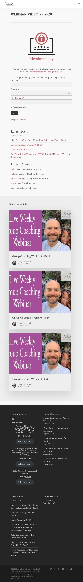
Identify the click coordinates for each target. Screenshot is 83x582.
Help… (13, 169)
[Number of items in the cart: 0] (13, 419)
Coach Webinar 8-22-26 (22, 149)
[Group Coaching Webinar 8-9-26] (40, 362)
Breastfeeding (17, 179)
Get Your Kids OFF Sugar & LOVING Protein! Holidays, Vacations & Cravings (23, 527)
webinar (14, 174)
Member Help (49, 503)
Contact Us (48, 500)
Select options (24, 441)
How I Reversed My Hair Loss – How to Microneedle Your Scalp (24, 553)
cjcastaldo (48, 438)
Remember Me (19, 107)
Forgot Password (18, 120)
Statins (14, 183)
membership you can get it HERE (46, 72)
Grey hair (15, 188)
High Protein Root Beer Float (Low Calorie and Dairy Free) (38, 140)
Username (15, 80)
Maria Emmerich (51, 418)
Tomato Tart (16, 135)
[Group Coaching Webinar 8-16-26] (40, 300)
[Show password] (68, 93)
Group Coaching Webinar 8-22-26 (26, 145)
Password (15, 89)
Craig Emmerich (51, 428)
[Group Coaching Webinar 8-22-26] (40, 239)
